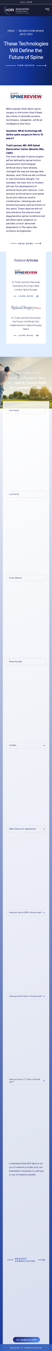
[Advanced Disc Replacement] (16, 9)
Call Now (26, 2)
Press (11, 31)
